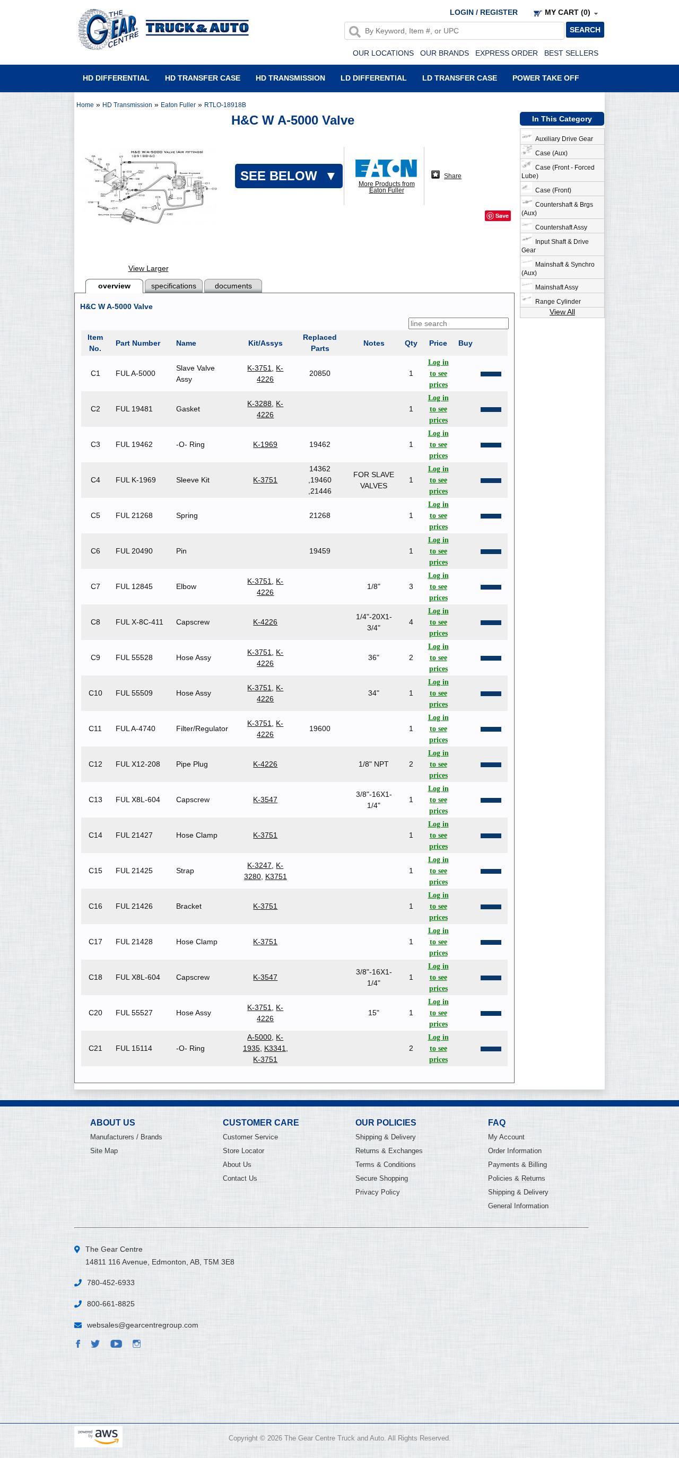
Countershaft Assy (559, 227)
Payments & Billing (517, 1165)
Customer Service (250, 1137)
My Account (506, 1137)
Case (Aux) (550, 153)
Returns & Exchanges (389, 1151)
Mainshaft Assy (555, 287)
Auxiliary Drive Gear (562, 139)
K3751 (276, 876)
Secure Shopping (381, 1178)
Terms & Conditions (385, 1165)
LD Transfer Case (459, 78)
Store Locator (243, 1151)
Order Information (515, 1151)
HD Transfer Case (202, 78)
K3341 (275, 1048)
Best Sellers (571, 53)
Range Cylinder (556, 301)
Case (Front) (551, 190)
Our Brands (444, 53)
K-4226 (265, 622)
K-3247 (259, 865)
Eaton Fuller (178, 105)
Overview (114, 286)
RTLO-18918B (225, 105)
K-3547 (265, 799)
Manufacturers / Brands (126, 1137)
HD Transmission (290, 78)
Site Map (104, 1151)
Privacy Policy (377, 1192)
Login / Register (484, 12)
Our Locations (383, 53)
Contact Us (240, 1178)
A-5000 (259, 1037)
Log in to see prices (438, 373)
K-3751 (259, 368)
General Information (518, 1206)
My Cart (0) (567, 12)
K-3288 (259, 403)
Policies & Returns (516, 1178)
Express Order (506, 53)
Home (85, 105)
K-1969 (265, 444)
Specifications (173, 286)
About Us (237, 1165)
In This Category (562, 119)
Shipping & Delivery (385, 1137)
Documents (233, 286)
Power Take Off (545, 78)
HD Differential (116, 78)
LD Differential (374, 78)
